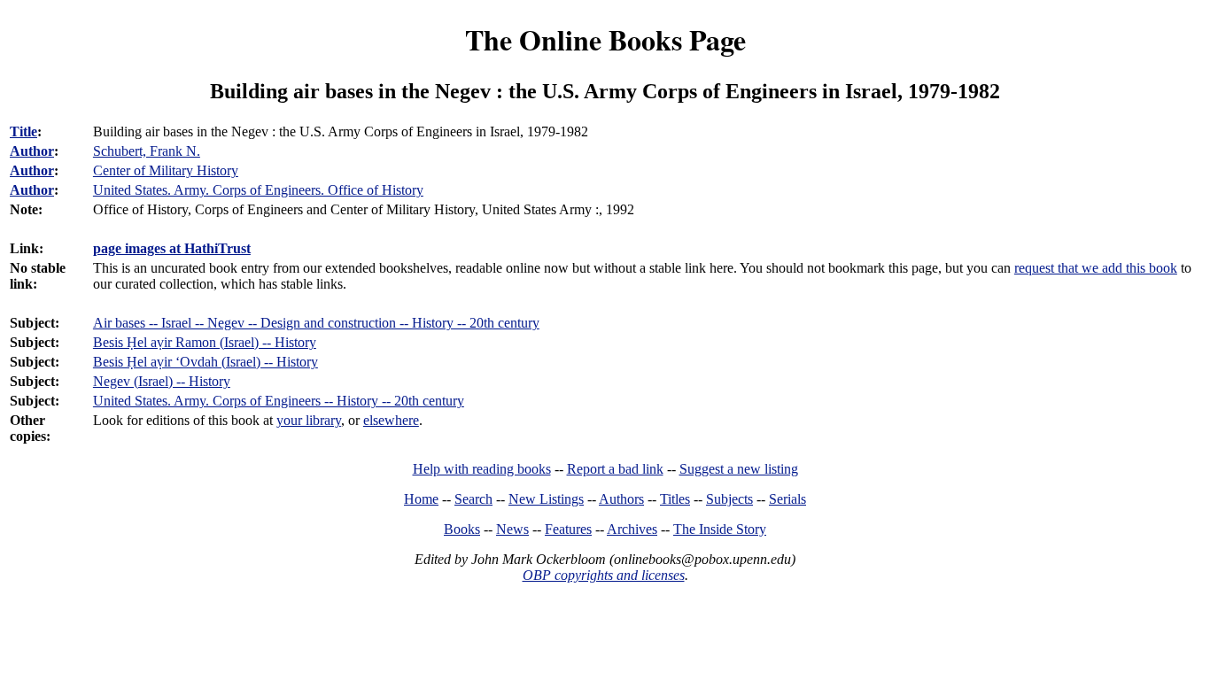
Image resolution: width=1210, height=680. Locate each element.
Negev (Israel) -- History (161, 381)
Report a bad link (615, 468)
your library (308, 420)
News (512, 529)
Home (421, 498)
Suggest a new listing (738, 468)
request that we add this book (1095, 267)
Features (568, 529)
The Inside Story (719, 529)
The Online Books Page (605, 39)
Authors (621, 498)
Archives (632, 529)
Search (473, 498)
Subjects (729, 498)
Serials (787, 498)
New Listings (546, 498)
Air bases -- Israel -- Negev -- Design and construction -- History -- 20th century (316, 322)
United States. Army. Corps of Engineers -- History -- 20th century (278, 400)
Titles (675, 498)
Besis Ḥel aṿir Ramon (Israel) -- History (204, 342)
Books (462, 529)
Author (32, 150)
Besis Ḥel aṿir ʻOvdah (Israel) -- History (205, 361)
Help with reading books (482, 468)
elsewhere (391, 420)
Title (23, 131)
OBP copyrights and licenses (604, 575)
